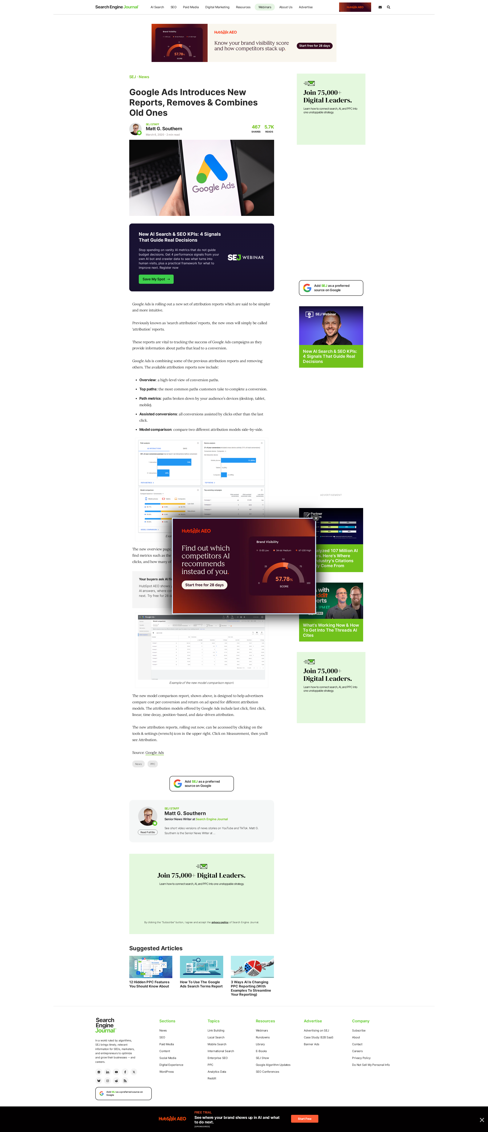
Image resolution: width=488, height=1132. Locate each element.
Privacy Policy (361, 1058)
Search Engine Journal (212, 819)
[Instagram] (107, 1080)
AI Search (157, 7)
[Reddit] (116, 1080)
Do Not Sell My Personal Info (371, 1065)
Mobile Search (217, 1044)
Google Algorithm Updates (273, 1065)
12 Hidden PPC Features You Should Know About (149, 984)
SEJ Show (262, 1058)
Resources (243, 7)
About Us (285, 7)
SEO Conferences (267, 1071)
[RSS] (125, 1080)
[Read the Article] (151, 967)
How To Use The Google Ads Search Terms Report (201, 984)
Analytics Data (217, 1071)
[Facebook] (125, 1071)
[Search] (388, 7)
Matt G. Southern (164, 128)
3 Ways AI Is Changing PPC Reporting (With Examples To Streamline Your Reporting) (251, 988)
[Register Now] (331, 325)
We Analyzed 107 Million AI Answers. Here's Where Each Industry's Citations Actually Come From (330, 558)
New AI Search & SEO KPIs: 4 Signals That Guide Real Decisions (330, 356)
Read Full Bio (147, 832)
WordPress (166, 1071)
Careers (357, 1051)
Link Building (216, 1030)
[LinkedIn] (107, 1071)
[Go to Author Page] (135, 129)
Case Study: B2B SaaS (318, 1037)
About (356, 1037)
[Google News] (98, 1071)
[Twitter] (133, 1071)
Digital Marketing (217, 7)
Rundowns (263, 1037)
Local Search (216, 1037)
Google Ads (154, 752)
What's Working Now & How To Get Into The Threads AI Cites (331, 630)
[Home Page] (117, 7)
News (138, 763)
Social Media (167, 1058)
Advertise (305, 7)
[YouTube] (116, 1071)
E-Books (261, 1051)
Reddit (212, 1078)
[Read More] (331, 526)
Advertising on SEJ (316, 1030)
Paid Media (191, 7)
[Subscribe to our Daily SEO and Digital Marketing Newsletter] (380, 7)
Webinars (264, 7)
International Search (221, 1051)
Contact (357, 1044)
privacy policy (220, 922)
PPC (152, 763)
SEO (174, 7)
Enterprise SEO (218, 1058)
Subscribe (358, 1030)
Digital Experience (171, 1065)
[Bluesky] (98, 1080)
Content (164, 1051)
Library (260, 1044)
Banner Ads (311, 1044)
